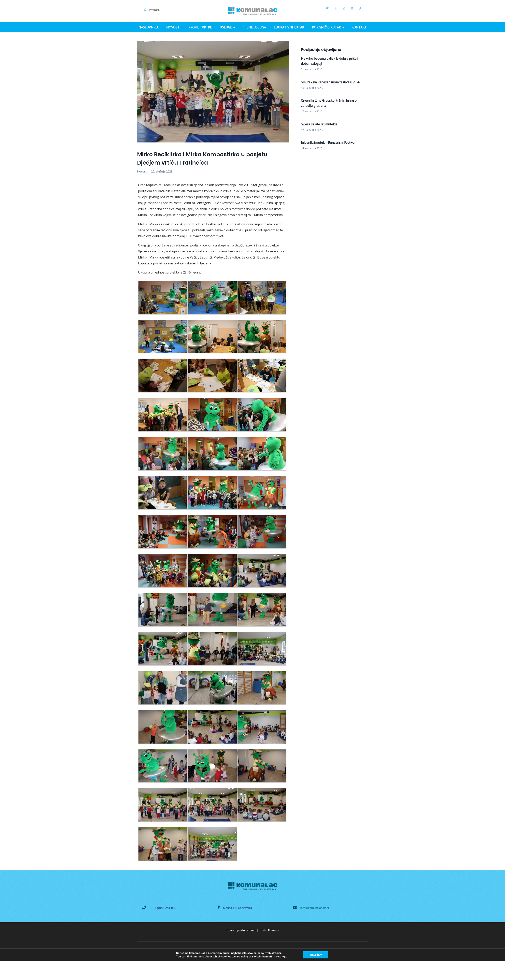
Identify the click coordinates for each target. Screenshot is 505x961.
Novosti (142, 171)
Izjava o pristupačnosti (241, 930)
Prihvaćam (315, 955)
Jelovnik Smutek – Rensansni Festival (328, 142)
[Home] (252, 11)
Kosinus (273, 930)
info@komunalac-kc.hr (314, 908)
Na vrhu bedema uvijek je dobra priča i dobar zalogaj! (329, 61)
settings (281, 956)
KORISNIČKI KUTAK (326, 27)
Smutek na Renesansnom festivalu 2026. (331, 82)
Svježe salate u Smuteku (319, 124)
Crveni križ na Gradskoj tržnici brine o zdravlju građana (329, 103)
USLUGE (226, 27)
